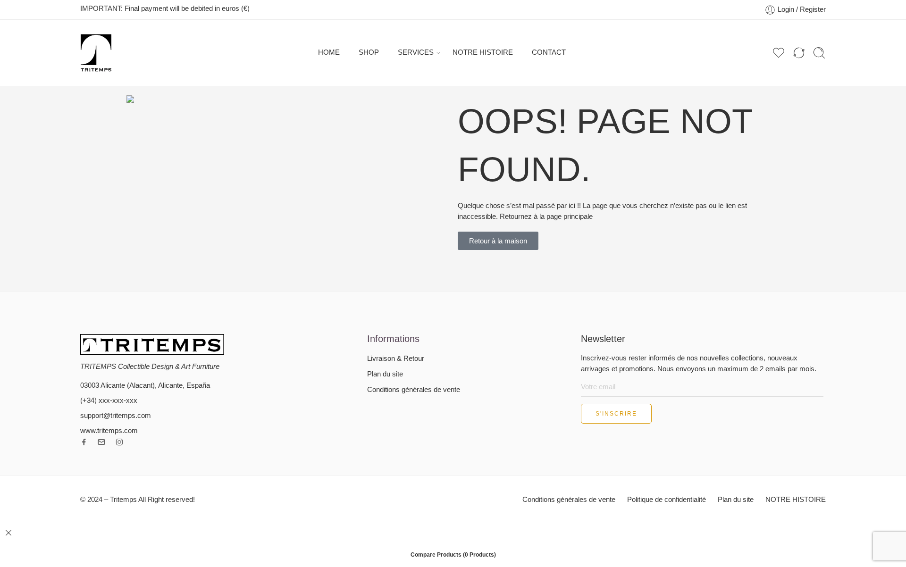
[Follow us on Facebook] (84, 442)
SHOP (369, 52)
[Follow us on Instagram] (119, 442)
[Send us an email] (101, 442)
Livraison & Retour (395, 358)
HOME (329, 52)
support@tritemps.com (115, 415)
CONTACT (549, 52)
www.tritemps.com (109, 430)
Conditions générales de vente (413, 389)
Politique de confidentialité (666, 499)
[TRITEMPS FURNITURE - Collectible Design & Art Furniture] (96, 53)
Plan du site (385, 374)
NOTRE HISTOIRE (483, 52)
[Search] (819, 52)
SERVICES (416, 52)
